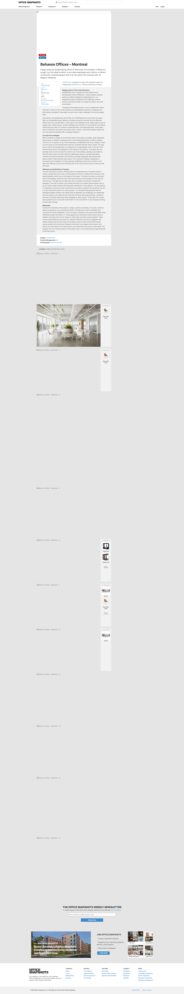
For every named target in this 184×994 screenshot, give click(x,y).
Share (43, 58)
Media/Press (70, 975)
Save (43, 55)
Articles (77, 6)
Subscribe (92, 920)
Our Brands (87, 978)
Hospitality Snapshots (145, 973)
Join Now (103, 953)
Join (157, 6)
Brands (64, 6)
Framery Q (106, 551)
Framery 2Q (106, 562)
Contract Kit (142, 971)
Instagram (126, 971)
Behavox (44, 89)
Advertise (105, 971)
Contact (68, 978)
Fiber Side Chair (106, 317)
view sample (116, 910)
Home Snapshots (144, 975)
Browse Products (89, 975)
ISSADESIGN (45, 85)
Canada (50, 100)
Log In (163, 6)
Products (52, 6)
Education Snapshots (145, 978)
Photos (38, 6)
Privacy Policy (136, 990)
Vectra (106, 596)
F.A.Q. (68, 973)
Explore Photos (89, 973)
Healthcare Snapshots (145, 980)
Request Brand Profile (109, 975)
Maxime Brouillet (56, 242)
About (68, 971)
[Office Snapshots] (35, 2)
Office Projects (24, 6)
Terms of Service (147, 990)
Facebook (126, 973)
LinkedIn (126, 978)
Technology (45, 104)
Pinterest (126, 975)
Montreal (44, 100)
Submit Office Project (109, 973)
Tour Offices (88, 971)
